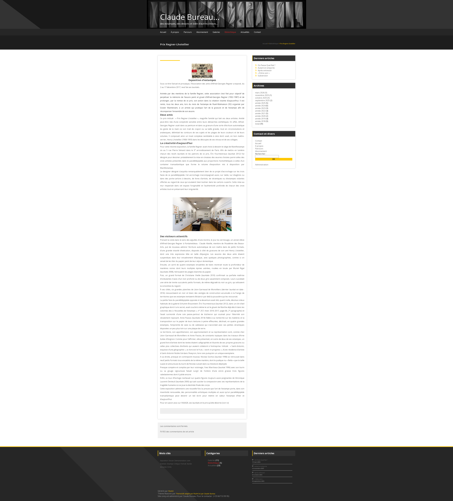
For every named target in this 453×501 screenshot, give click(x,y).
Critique (177, 464)
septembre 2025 (262, 100)
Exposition (164, 460)
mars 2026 (259, 92)
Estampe (170, 464)
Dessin (171, 460)
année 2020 (260, 116)
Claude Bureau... (190, 17)
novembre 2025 (262, 95)
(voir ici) (225, 403)
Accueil (163, 32)
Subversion (263, 75)
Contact (257, 32)
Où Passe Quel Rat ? (266, 65)
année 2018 (260, 121)
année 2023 (260, 108)
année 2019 (260, 118)
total (257, 124)
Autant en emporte (266, 68)
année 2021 (260, 113)
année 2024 (260, 105)
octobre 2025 (261, 98)
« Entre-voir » (264, 73)
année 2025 (260, 103)
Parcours (188, 32)
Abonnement (202, 32)
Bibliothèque (230, 32)
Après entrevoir (265, 70)
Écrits (169, 467)
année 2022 (260, 111)
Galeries (216, 32)
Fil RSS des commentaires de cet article (177, 431)
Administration (261, 164)
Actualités (245, 32)
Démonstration (180, 460)
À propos (175, 32)
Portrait (183, 464)
